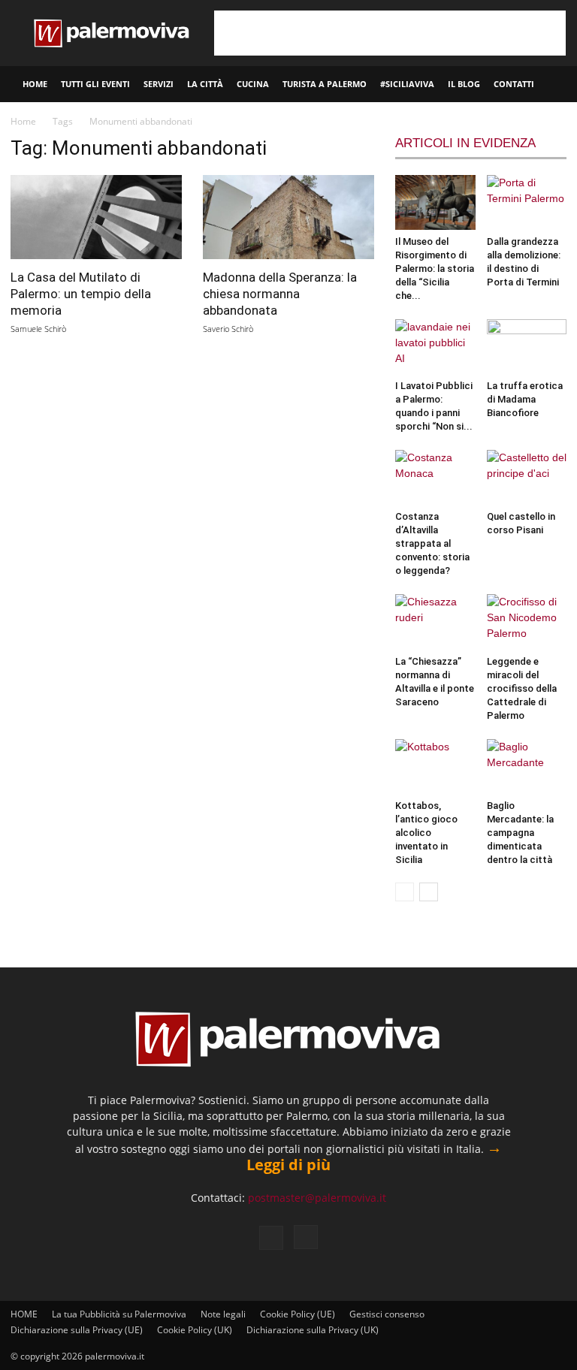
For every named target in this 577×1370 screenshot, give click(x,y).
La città (205, 83)
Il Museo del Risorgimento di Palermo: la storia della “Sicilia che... (434, 268)
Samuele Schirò (38, 328)
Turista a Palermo (324, 83)
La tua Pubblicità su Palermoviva (119, 1314)
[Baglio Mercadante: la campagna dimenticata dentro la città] (527, 766)
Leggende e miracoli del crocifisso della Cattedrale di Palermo (522, 688)
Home (23, 121)
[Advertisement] (390, 33)
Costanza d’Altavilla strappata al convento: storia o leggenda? (432, 543)
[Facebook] (271, 1238)
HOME (35, 83)
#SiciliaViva (407, 83)
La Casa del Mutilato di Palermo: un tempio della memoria (81, 294)
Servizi (158, 83)
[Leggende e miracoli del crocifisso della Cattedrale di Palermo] (527, 621)
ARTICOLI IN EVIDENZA (465, 143)
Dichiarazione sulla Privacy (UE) (77, 1329)
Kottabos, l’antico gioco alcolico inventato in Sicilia (426, 832)
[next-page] (428, 892)
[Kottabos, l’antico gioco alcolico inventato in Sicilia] (435, 766)
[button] (559, 84)
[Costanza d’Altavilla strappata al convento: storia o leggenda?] (435, 477)
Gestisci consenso (386, 1314)
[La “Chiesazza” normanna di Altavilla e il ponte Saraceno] (435, 621)
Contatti (514, 83)
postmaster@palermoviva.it (317, 1197)
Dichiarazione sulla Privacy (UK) (312, 1329)
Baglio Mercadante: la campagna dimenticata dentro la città (520, 832)
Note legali (223, 1314)
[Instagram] (306, 1237)
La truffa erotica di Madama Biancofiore (525, 399)
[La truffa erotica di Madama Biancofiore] (527, 346)
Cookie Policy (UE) (297, 1314)
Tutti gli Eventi (95, 83)
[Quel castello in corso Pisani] (527, 477)
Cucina (253, 83)
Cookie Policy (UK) (194, 1329)
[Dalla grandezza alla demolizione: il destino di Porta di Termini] (527, 202)
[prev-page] (404, 892)
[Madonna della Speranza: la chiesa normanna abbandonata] (288, 217)
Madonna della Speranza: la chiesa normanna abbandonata (280, 294)
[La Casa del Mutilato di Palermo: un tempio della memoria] (96, 217)
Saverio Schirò (228, 328)
